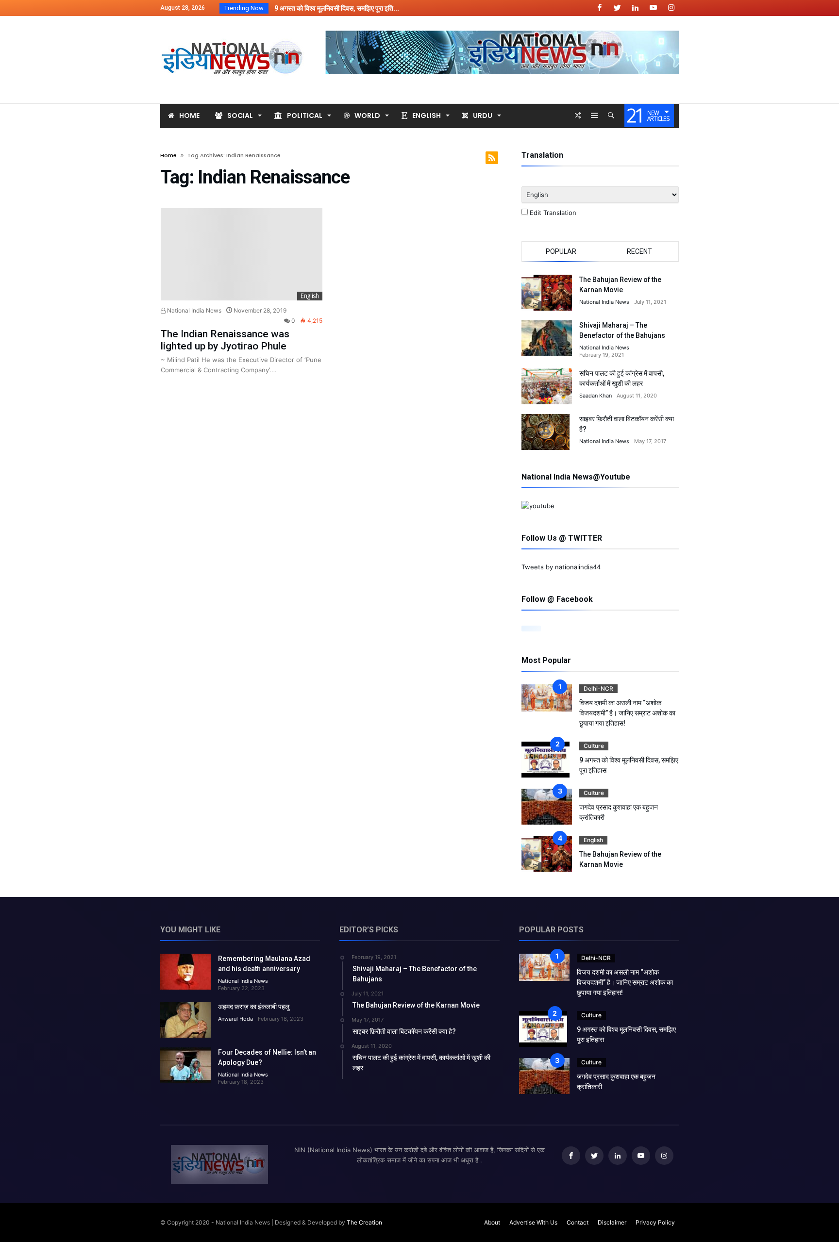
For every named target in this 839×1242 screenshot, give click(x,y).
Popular (561, 251)
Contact (577, 1222)
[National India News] (233, 30)
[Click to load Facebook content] (531, 628)
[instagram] (671, 8)
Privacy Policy (655, 1222)
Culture (594, 745)
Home (168, 155)
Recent (639, 251)
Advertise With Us (533, 1222)
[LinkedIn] (635, 8)
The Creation (364, 1222)
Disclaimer (612, 1222)
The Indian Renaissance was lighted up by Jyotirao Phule (225, 340)
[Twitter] (617, 8)
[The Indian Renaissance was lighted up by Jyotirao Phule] (241, 254)
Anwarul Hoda (235, 1018)
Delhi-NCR (598, 688)
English (310, 296)
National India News (193, 310)
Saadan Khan (595, 395)
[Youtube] (653, 8)
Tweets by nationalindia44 (561, 567)
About (492, 1222)
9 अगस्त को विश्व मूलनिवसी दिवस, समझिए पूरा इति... (334, 8)
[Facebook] (599, 8)
